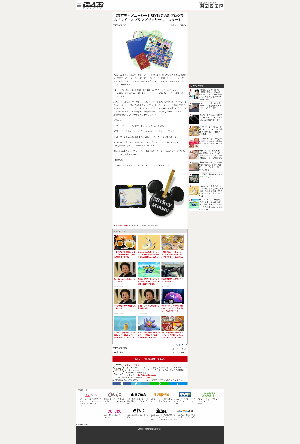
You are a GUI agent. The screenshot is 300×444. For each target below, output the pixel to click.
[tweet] (136, 383)
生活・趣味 (118, 352)
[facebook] (121, 383)
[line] (159, 383)
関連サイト (83, 390)
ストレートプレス (178, 25)
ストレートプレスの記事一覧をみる (150, 359)
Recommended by (172, 345)
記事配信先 (83, 424)
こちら (147, 377)
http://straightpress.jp (146, 375)
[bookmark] (178, 383)
